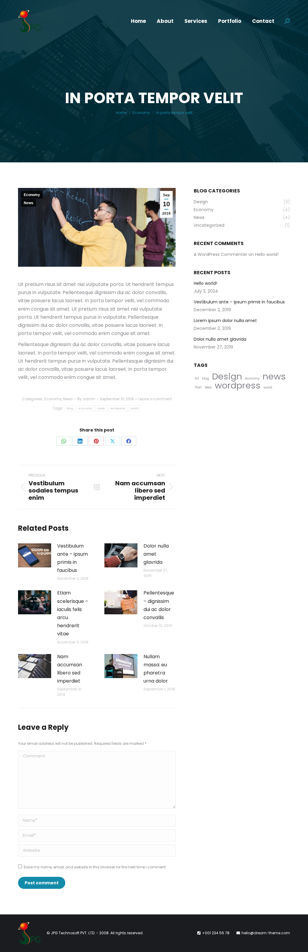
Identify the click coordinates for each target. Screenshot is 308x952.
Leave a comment (155, 398)
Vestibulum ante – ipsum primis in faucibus (72, 558)
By (86, 398)
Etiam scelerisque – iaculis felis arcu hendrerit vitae (72, 613)
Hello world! (267, 254)
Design (227, 376)
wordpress (117, 408)
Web (208, 387)
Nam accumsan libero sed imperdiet (69, 669)
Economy (32, 195)
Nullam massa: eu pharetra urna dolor (155, 669)
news (101, 408)
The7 (198, 387)
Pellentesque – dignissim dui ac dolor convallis (158, 605)
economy (85, 408)
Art (197, 378)
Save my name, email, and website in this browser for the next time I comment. (95, 867)
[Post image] (34, 555)
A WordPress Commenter (220, 254)
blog (70, 408)
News (28, 203)
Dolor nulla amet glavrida (156, 554)
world (134, 408)
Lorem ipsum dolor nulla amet (225, 321)
